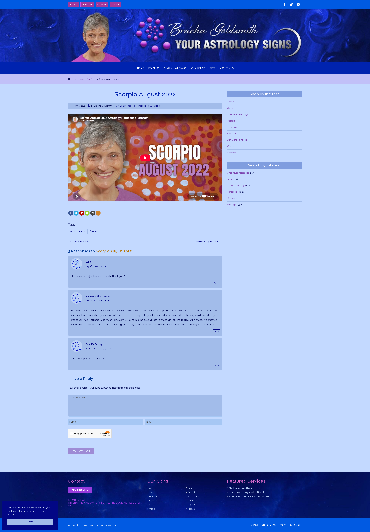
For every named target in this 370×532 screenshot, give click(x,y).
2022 (72, 231)
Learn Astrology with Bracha (247, 492)
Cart (75, 4)
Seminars (231, 133)
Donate (115, 4)
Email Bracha (80, 490)
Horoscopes (142, 106)
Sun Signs (91, 79)
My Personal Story (240, 488)
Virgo (152, 509)
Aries (152, 488)
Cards (230, 108)
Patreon (264, 525)
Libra (190, 488)
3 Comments (124, 106)
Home (140, 68)
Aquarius (192, 504)
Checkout (87, 4)
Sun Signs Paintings (237, 140)
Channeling (198, 68)
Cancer (153, 500)
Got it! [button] (30, 521)
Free (212, 68)
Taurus (152, 492)
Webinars (181, 68)
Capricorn (193, 500)
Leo (151, 504)
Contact (254, 525)
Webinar (231, 152)
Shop (167, 68)
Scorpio (93, 231)
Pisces (191, 509)
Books (230, 101)
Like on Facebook (284, 4)
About (224, 68)
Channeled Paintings (237, 114)
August (82, 231)
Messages (232, 198)
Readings (154, 68)
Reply (216, 283)
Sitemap (298, 525)
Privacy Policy (285, 525)
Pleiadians (232, 120)
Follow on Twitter (291, 4)
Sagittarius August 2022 (207, 242)
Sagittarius (193, 496)
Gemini (153, 496)
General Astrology (236, 185)
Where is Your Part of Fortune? (249, 496)
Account (102, 4)
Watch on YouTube (298, 4)
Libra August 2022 (81, 242)
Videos (80, 79)
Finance (231, 179)
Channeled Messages (238, 172)
